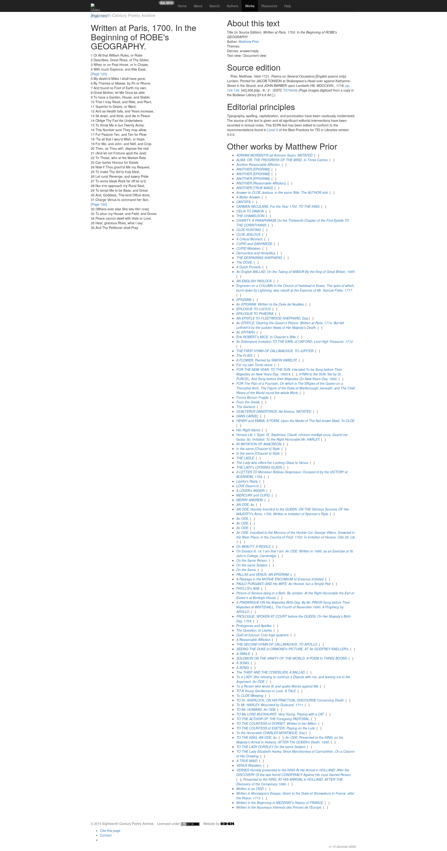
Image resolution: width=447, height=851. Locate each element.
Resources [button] (269, 5)
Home (182, 5)
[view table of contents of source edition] (228, 76)
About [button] (198, 5)
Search (214, 5)
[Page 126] (99, 204)
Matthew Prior (249, 41)
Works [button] (249, 5)
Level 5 (272, 129)
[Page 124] (99, 16)
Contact (106, 835)
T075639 (289, 90)
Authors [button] (232, 5)
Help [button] (287, 5)
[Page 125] (99, 73)
